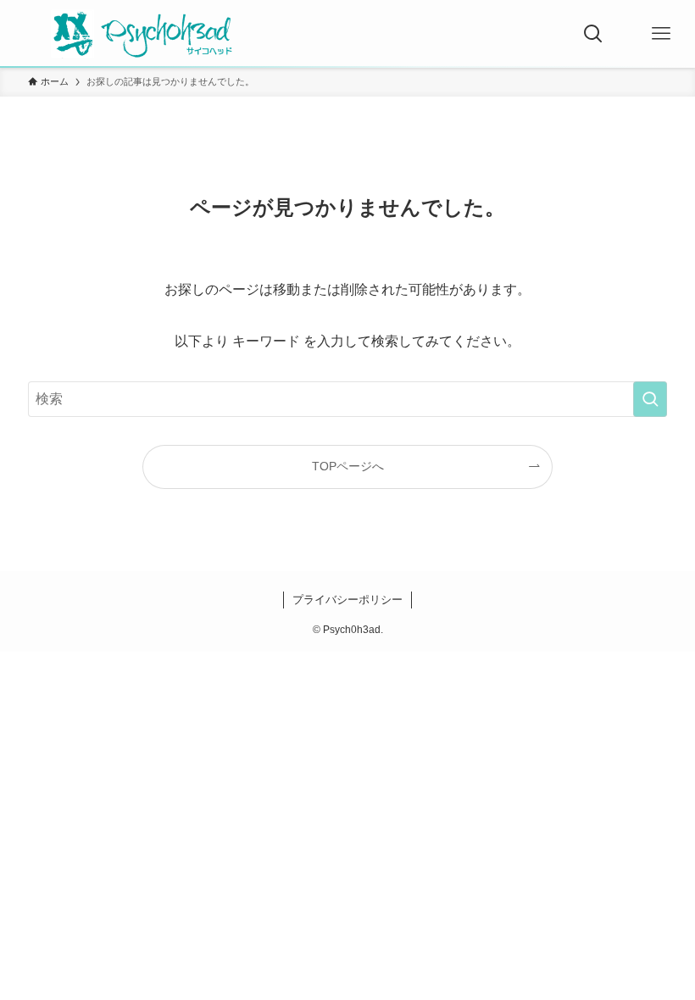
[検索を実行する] (650, 399)
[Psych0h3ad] (141, 34)
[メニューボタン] (661, 34)
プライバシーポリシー (347, 599)
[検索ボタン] (593, 34)
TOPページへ (348, 466)
